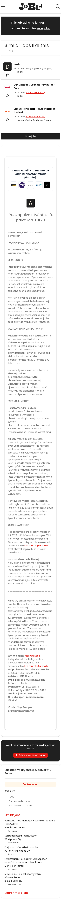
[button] (54, 25)
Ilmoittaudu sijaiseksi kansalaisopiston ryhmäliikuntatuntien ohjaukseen (26, 860)
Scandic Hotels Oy (35, 92)
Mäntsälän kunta (14, 865)
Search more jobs (16, 893)
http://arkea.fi (33, 655)
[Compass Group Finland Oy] (30, 185)
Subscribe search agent (32, 755)
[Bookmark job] (8, 75)
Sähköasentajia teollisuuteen (21, 835)
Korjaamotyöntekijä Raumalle (21, 847)
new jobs (43, 28)
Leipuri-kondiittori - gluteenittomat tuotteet (34, 110)
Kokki (17, 64)
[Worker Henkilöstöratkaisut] (13, 185)
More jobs (30, 136)
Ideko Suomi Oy (13, 881)
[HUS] (38, 185)
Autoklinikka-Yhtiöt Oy (17, 850)
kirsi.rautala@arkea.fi (36, 545)
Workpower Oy (13, 839)
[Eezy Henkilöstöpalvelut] (22, 185)
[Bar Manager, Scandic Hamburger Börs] (7, 87)
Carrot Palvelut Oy (35, 116)
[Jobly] (30, 6)
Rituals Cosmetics (15, 827)
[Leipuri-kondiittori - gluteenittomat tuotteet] (7, 111)
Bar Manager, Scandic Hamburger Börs (34, 86)
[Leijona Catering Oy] (47, 185)
